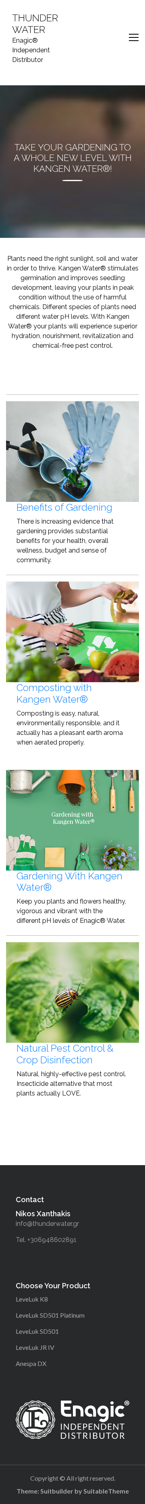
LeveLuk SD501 (37, 1331)
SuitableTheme (106, 1491)
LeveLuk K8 (32, 1299)
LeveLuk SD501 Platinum (50, 1315)
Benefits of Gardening (64, 507)
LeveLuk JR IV (35, 1347)
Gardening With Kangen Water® (69, 881)
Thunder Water (35, 23)
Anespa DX (31, 1363)
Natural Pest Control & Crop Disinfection (65, 1054)
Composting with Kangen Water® (54, 693)
